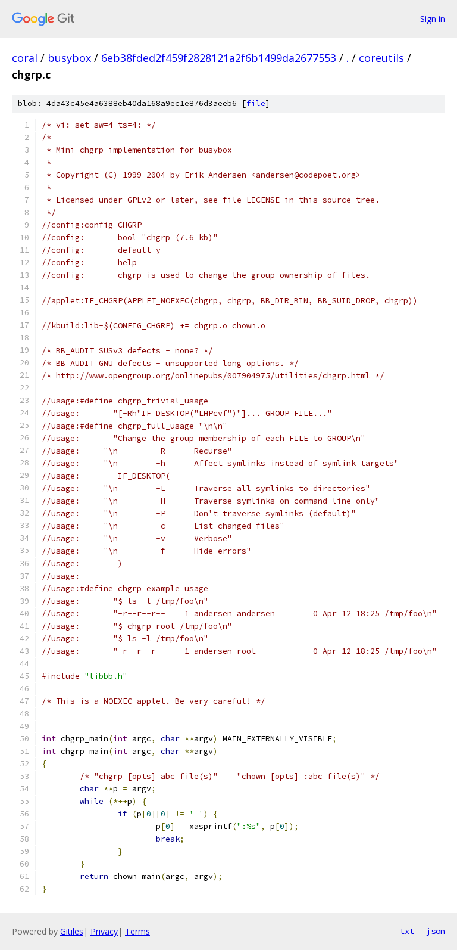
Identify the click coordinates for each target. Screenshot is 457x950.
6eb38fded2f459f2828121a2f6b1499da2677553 (218, 58)
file (255, 103)
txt (407, 931)
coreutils (381, 58)
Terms (137, 931)
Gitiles (71, 931)
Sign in (432, 18)
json (435, 931)
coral (24, 58)
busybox (69, 58)
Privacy (104, 931)
